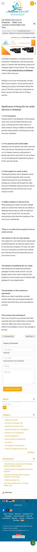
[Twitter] (7, 510)
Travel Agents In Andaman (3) (14, 445)
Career (21, 518)
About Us (18, 514)
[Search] (32, 3)
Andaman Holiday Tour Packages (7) (17, 429)
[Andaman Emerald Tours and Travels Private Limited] (17, 8)
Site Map (16, 520)
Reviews (14, 518)
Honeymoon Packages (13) (14, 423)
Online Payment (19, 516)
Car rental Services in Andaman (20, 70)
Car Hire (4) (8, 442)
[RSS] (22, 520)
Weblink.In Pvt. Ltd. (23, 530)
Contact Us (30, 518)
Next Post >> (30, 336)
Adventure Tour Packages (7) (14, 433)
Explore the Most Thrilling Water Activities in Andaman (18, 470)
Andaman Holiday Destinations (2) (16, 449)
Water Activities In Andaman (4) (15, 439)
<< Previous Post (8, 336)
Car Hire (14, 31)
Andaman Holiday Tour (12, 480)
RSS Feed (8, 492)
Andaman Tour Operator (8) (14, 426)
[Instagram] (11, 510)
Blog (9, 31)
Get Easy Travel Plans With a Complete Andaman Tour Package (17, 476)
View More (30, 452)
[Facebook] (3, 510)
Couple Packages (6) (11, 436)
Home (4, 31)
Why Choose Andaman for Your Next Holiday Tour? (16, 484)
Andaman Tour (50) (11, 420)
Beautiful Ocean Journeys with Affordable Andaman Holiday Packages (18, 465)
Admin (19, 37)
